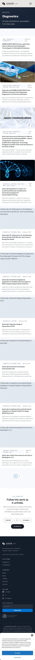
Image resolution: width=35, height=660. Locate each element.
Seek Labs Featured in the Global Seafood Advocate (13, 368)
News (4, 39)
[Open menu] (30, 4)
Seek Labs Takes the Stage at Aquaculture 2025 (12, 325)
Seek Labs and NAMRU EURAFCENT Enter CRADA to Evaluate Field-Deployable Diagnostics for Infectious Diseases (16, 92)
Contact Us (17, 526)
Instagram (26, 520)
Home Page (12, 87)
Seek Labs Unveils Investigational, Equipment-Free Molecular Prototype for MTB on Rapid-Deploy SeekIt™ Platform (16, 282)
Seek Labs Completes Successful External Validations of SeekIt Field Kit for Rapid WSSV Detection (16, 411)
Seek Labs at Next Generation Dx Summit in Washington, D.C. (17, 456)
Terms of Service (19, 656)
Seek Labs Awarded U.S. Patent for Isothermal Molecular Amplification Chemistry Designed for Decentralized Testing (14, 192)
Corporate (6, 450)
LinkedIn (8, 520)
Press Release (7, 85)
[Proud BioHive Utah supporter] (9, 616)
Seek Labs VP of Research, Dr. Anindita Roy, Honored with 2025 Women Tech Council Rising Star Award (17, 237)
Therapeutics (7, 40)
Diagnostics (10, 39)
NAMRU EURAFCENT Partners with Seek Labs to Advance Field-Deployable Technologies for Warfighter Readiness (16, 46)
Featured (5, 87)
